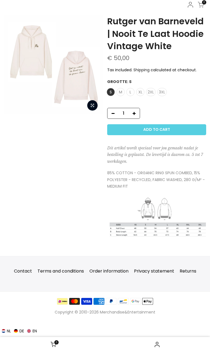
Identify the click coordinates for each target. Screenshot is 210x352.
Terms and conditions (60, 271)
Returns (188, 271)
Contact (23, 271)
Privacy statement (154, 271)
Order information (109, 271)
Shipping (141, 70)
